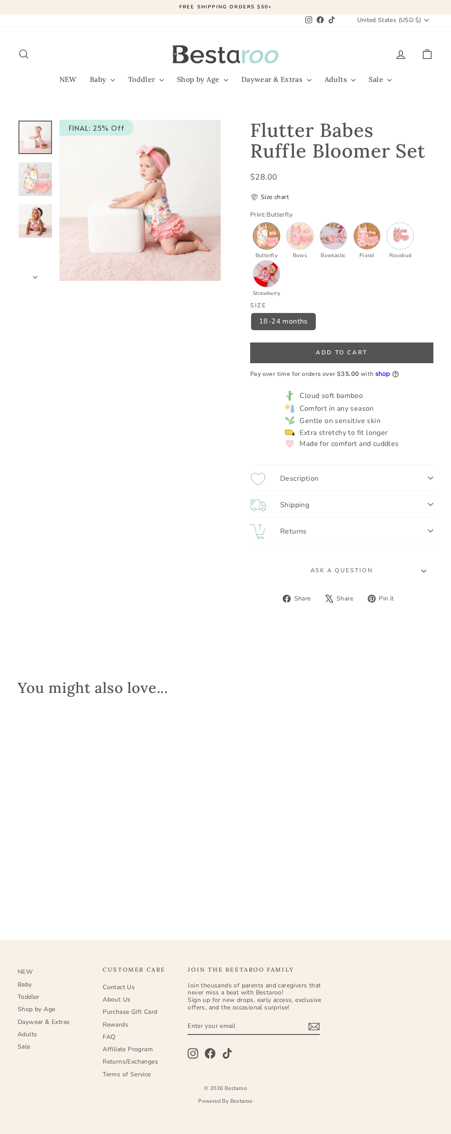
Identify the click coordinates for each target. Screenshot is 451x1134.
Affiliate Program (128, 1049)
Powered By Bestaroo (225, 1101)
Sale (377, 79)
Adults (337, 79)
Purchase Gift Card (130, 1012)
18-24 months (283, 321)
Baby (99, 79)
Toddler (142, 79)
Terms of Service (127, 1074)
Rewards (115, 1024)
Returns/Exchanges (130, 1061)
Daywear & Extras (273, 79)
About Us (116, 999)
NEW (68, 79)
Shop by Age (199, 79)
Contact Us (119, 987)
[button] (269, 197)
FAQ (109, 1037)
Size (258, 305)
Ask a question (342, 570)
